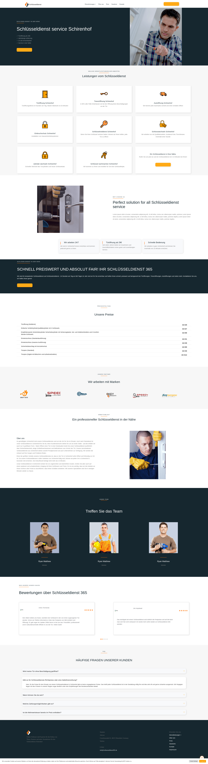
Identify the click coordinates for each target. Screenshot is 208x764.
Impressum (172, 749)
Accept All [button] (202, 761)
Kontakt (122, 4)
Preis (107, 4)
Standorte (114, 4)
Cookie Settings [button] (193, 761)
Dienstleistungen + (90, 4)
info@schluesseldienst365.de (108, 750)
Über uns (101, 4)
